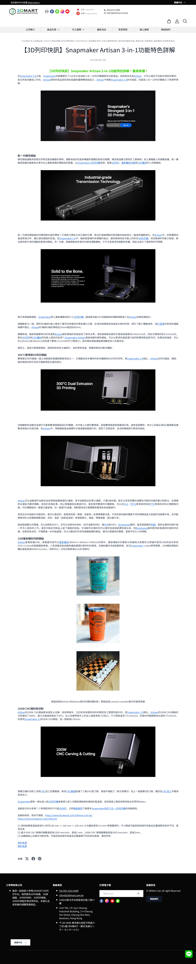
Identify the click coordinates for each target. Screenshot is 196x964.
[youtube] (67, 11)
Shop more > (34, 2)
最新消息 (101, 29)
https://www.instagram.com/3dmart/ (37, 818)
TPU (152, 504)
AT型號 (160, 323)
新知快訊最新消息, (127, 40)
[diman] (47, 11)
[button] (169, 21)
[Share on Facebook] (33, 859)
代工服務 (76, 29)
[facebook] (52, 11)
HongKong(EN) (91, 13)
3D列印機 (143, 238)
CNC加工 (166, 791)
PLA (126, 504)
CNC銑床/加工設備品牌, (32, 40)
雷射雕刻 (64, 542)
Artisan (137, 76)
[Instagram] (62, 11)
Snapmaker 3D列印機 (88, 162)
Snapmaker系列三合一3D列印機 (108, 808)
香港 (83, 13)
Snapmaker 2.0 (28, 76)
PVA (106, 524)
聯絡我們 (165, 29)
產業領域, (149, 40)
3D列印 (115, 162)
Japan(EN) (89, 9)
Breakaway (124, 524)
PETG (133, 504)
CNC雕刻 (142, 162)
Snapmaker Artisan (75, 337)
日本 (83, 9)
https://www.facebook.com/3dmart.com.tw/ (69, 815)
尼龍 (153, 524)
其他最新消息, (94, 40)
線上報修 (144, 29)
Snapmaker (49, 76)
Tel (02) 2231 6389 (68, 890)
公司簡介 (30, 29)
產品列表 (51, 29)
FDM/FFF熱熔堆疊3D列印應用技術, (59, 40)
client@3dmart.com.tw (71, 895)
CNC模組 (70, 791)
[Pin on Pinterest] (39, 859)
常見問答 (123, 29)
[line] (57, 11)
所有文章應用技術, (110, 40)
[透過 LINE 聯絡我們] (189, 954)
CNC (43, 791)
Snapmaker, (82, 40)
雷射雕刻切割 (128, 162)
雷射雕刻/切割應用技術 (164, 40)
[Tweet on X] (27, 859)
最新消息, (140, 40)
